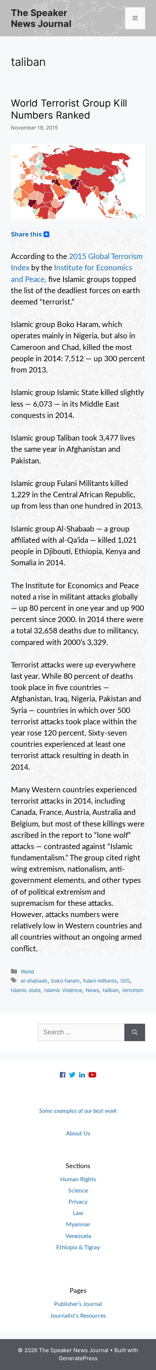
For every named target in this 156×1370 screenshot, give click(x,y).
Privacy (78, 1202)
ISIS (125, 980)
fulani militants (100, 980)
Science (78, 1191)
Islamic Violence (63, 990)
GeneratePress (78, 1358)
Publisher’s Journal (78, 1304)
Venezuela (78, 1236)
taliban (111, 990)
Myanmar (78, 1224)
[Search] (134, 1032)
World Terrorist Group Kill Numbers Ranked (69, 109)
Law (78, 1213)
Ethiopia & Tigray (78, 1247)
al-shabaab (34, 980)
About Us (78, 1133)
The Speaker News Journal (41, 18)
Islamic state (26, 990)
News (92, 990)
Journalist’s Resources (78, 1316)
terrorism (132, 990)
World (27, 971)
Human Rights (78, 1179)
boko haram (65, 980)
